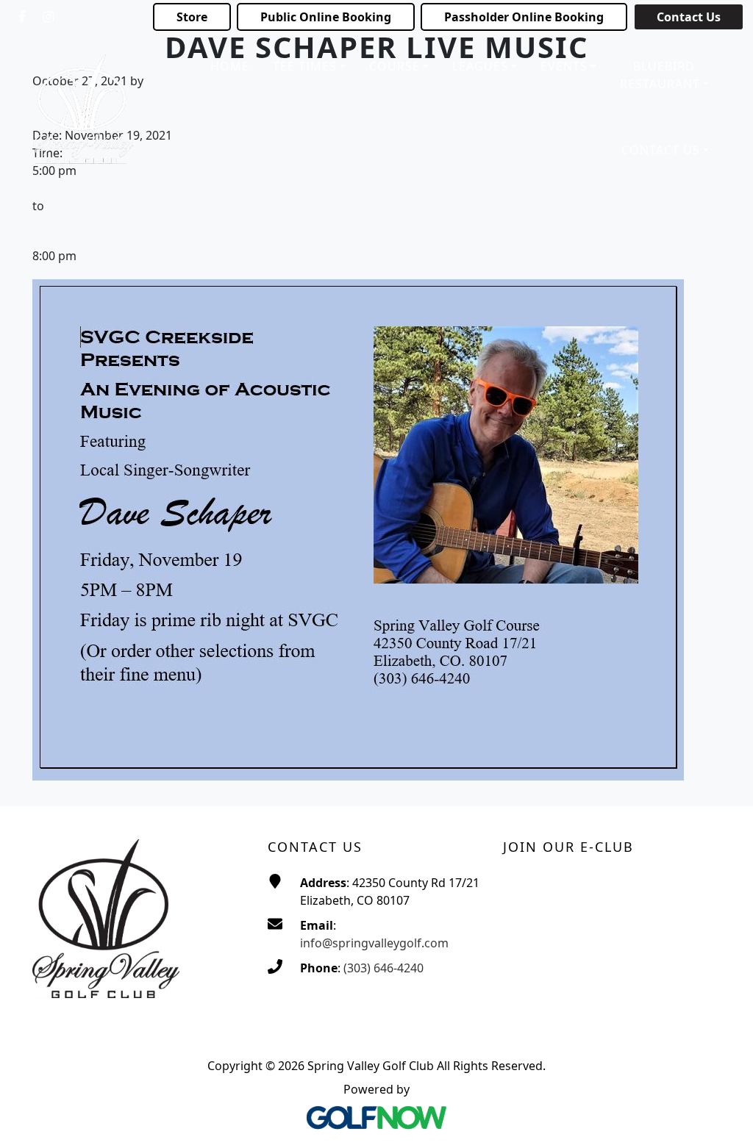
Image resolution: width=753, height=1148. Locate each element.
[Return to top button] (724, 1119)
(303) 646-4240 (383, 968)
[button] (309, 67)
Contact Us (689, 17)
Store (191, 17)
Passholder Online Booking (524, 17)
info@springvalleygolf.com (374, 943)
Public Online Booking (325, 17)
